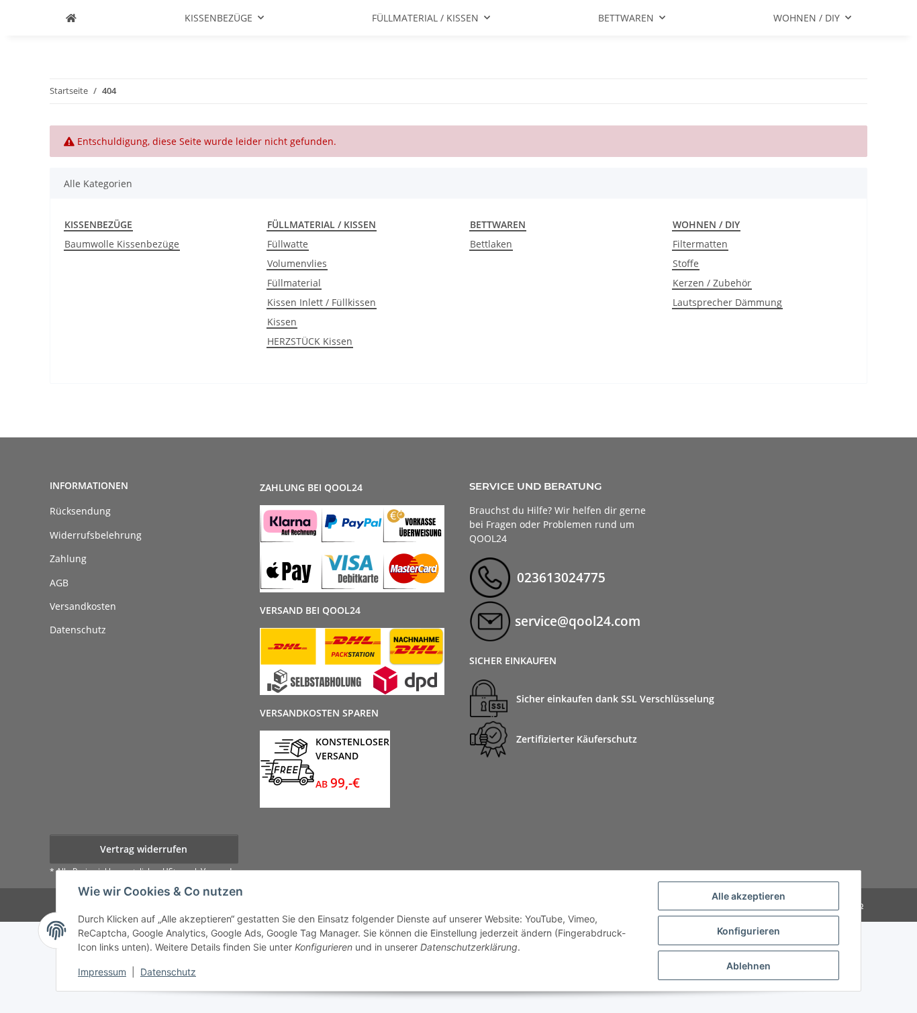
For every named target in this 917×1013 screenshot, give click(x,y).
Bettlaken (491, 243)
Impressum (102, 971)
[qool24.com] (71, 18)
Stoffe (686, 263)
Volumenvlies (297, 263)
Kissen (282, 321)
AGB (59, 582)
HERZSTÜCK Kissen (309, 341)
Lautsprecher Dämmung (727, 302)
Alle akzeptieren (748, 896)
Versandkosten (83, 606)
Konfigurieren (748, 931)
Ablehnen (748, 965)
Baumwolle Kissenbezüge (121, 243)
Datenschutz (168, 971)
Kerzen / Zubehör (712, 282)
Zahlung (68, 558)
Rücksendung (80, 510)
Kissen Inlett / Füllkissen (321, 302)
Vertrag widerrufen (143, 849)
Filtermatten (700, 243)
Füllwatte (287, 243)
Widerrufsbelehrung (96, 535)
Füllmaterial (294, 282)
